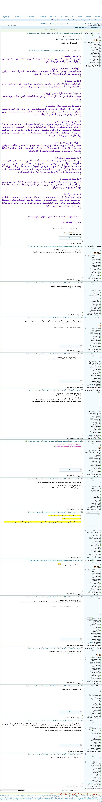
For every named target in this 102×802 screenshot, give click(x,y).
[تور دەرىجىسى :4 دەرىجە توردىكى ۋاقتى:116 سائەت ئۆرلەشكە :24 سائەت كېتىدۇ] (91, 47)
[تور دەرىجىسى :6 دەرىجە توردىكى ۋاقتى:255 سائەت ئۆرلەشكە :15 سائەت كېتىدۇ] (91, 458)
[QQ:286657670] (26, 389)
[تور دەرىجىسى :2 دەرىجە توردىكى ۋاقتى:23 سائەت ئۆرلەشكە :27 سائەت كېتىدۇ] (92, 419)
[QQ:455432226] (26, 282)
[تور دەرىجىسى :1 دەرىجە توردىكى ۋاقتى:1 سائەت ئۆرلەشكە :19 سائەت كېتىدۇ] (92, 700)
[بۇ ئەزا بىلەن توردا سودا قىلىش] (26, 441)
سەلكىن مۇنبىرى (96, 23)
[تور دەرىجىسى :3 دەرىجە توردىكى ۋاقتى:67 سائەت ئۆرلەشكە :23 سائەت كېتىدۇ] (91, 538)
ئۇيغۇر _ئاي (90, 680)
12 (94, 49)
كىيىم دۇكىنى (66, 19)
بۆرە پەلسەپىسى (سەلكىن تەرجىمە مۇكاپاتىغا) (53, 23)
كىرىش (88, 19)
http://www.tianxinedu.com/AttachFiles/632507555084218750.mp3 (47, 50)
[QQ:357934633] (26, 353)
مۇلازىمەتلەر (72, 19)
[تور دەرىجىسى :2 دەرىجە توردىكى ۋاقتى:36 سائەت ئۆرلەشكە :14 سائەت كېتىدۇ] (92, 663)
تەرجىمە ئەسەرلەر (70, 23)
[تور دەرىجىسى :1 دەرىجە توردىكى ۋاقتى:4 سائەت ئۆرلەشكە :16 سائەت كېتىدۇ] (92, 491)
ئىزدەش (78, 19)
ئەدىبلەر (91, 384)
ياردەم (60, 19)
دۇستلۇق (90, 63)
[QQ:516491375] (25, 441)
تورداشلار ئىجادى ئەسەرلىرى (83, 23)
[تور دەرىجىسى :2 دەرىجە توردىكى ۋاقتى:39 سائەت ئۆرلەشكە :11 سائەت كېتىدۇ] (92, 333)
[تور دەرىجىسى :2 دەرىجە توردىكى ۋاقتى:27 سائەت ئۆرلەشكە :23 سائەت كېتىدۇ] (92, 367)
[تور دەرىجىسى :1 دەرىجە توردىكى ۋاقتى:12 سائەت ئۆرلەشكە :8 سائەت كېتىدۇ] (92, 766)
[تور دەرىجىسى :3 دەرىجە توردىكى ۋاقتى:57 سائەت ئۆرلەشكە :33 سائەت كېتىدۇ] (91, 295)
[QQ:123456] (26, 685)
